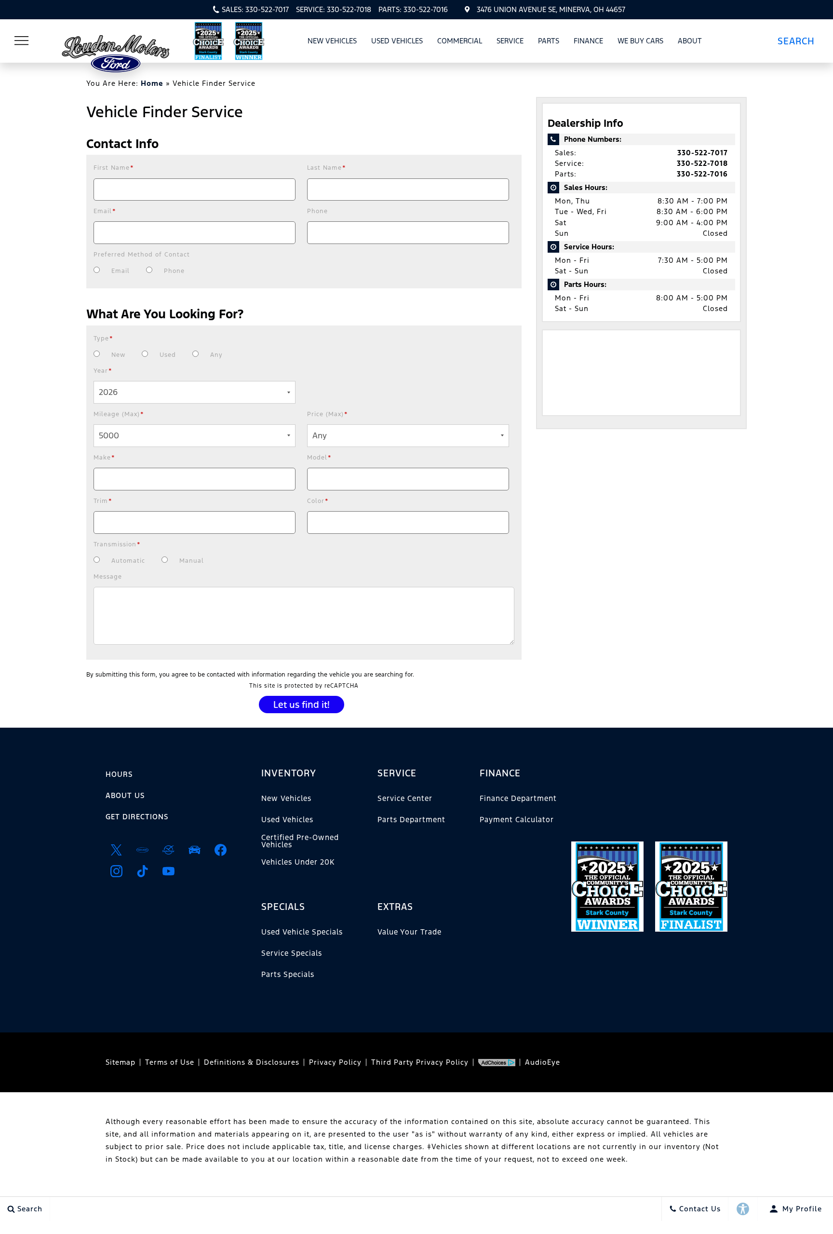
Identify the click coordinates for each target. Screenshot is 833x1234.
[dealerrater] (168, 849)
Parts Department (411, 819)
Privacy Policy (335, 1062)
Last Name (326, 168)
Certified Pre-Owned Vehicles (300, 841)
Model (319, 457)
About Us (125, 795)
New (118, 355)
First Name (114, 168)
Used (168, 355)
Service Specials (291, 953)
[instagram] (116, 870)
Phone (317, 211)
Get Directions (137, 816)
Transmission (117, 544)
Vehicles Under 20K (298, 862)
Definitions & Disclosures (251, 1062)
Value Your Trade (409, 931)
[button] (799, 41)
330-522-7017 (702, 152)
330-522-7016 (702, 173)
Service (510, 40)
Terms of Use (169, 1062)
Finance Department (518, 798)
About (690, 40)
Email (105, 211)
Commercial (459, 40)
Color (318, 501)
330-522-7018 (702, 163)
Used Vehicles (397, 40)
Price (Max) (327, 414)
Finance (588, 40)
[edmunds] (194, 849)
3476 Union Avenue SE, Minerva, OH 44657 (551, 9)
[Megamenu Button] (22, 41)
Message (108, 577)
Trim (103, 501)
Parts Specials (287, 974)
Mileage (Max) (119, 414)
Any (216, 355)
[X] (116, 849)
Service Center (404, 798)
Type (103, 338)
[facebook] (220, 849)
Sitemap (120, 1062)
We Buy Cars (640, 40)
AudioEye (542, 1062)
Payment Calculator (517, 819)
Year (103, 371)
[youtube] (168, 870)
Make (104, 457)
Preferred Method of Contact (142, 254)
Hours (119, 774)
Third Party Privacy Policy (420, 1062)
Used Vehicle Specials (302, 931)
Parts (548, 40)
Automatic (128, 561)
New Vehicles (332, 40)
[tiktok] (142, 870)
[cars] (142, 849)
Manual (191, 561)
